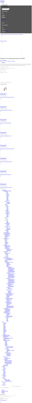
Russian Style (6, 242)
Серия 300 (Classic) (11, 274)
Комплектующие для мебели (7, 34)
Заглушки (8, 349)
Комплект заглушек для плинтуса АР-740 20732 (7, 97)
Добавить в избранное (3, 60)
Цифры (8, 265)
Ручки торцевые (9, 353)
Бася (4, 367)
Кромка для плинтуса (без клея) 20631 (5, 174)
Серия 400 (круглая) (11, 269)
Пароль (1, 397)
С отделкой (8, 202)
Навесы (6, 341)
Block (7, 199)
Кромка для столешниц (8, 363)
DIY (7, 255)
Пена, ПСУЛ (6, 234)
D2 (3, 383)
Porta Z (8, 195)
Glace (7, 207)
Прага (4, 328)
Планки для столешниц (10, 346)
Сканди (4, 322)
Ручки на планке (9, 300)
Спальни (3, 366)
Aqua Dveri (8, 194)
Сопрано (4, 368)
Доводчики (8, 263)
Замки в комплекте (11, 284)
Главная (1, 34)
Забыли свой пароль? (3, 400)
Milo (7, 319)
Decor (7, 318)
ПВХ (5, 219)
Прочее (8, 297)
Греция (4, 334)
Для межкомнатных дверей (9, 262)
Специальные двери (6, 245)
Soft (7, 193)
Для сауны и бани (7, 247)
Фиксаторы (8, 278)
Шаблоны (6, 344)
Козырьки (6, 261)
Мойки (4, 356)
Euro (7, 214)
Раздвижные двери (6, 232)
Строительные (7, 248)
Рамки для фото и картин (8, 316)
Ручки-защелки (10, 267)
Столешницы (14, 34)
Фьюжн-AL (4, 323)
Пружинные (10, 292)
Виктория (4, 331)
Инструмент (6, 236)
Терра (4, 324)
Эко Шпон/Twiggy (7, 233)
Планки (6, 345)
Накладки (8, 299)
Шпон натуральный (8, 226)
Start (7, 220)
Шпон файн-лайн (7, 213)
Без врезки (9, 290)
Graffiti (8, 216)
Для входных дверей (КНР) (9, 298)
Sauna (7, 212)
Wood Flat (8, 228)
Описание (3, 62)
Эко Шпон (6, 191)
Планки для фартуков (10, 347)
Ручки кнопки (8, 354)
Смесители (5, 337)
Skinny (7, 221)
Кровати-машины (7, 380)
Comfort (8, 215)
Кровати (4, 378)
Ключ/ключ (9, 288)
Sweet (7, 210)
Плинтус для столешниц (19, 34)
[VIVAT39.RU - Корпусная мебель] (2, 2)
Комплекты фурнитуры (10, 307)
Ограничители (9, 264)
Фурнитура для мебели (6, 340)
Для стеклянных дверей (8, 302)
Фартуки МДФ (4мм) (6, 338)
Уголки (7, 351)
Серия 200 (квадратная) (11, 268)
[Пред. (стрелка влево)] (0, 402)
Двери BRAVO (4, 190)
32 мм (7, 364)
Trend (7, 196)
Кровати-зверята (7, 379)
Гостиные (3, 369)
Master (8, 206)
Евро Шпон (6, 230)
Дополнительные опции (8, 381)
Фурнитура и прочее (6, 257)
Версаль (4, 329)
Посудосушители (5, 336)
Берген (4, 373)
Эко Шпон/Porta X (7, 309)
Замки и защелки (9, 283)
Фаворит (4, 382)
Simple (7, 198)
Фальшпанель (5, 365)
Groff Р (6, 239)
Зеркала (4, 339)
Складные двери (5, 308)
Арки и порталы (5, 251)
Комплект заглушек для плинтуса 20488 (6, 187)
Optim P (6, 241)
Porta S (6, 244)
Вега (4, 333)
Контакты (3, 15)
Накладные (6, 358)
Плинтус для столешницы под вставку (5, 135)
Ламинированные (7, 223)
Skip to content (2, 0)
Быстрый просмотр (3, 94)
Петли (7, 289)
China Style (6, 243)
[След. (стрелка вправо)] (1, 402)
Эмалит (6, 204)
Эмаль (6, 217)
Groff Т (6, 240)
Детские (3, 377)
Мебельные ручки (7, 352)
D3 (3, 384)
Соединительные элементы (11, 350)
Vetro (7, 192)
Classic (7, 317)
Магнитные (9, 285)
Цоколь (6, 343)
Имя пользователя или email (4, 395)
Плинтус (8, 348)
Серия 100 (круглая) (11, 272)
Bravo (7, 254)
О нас (3, 13)
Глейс (4, 371)
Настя (4, 332)
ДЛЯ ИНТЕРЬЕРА (6, 312)
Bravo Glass (8, 211)
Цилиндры (8, 287)
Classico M (8, 200)
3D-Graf (6, 205)
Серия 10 (8, 224)
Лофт (4, 376)
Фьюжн (4, 326)
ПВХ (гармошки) (7, 311)
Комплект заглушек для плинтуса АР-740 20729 (7, 148)
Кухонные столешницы (8, 362)
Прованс (4, 327)
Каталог (3, 8)
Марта (4, 370)
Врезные (9, 291)
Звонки (6, 260)
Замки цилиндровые (9, 294)
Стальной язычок (10, 286)
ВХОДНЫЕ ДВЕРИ (6, 238)
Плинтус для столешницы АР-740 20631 (6, 161)
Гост (7, 225)
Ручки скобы (8, 355)
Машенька (4, 375)
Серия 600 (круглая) (11, 270)
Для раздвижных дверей (8, 258)
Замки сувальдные (9, 295)
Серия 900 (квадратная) (11, 271)
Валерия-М (5, 330)
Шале (4, 325)
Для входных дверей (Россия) (9, 293)
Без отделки (8, 203)
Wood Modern (9, 229)
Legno (7, 197)
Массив (6, 201)
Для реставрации (7, 235)
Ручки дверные (9, 266)
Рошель (4, 374)
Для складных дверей (8, 259)
